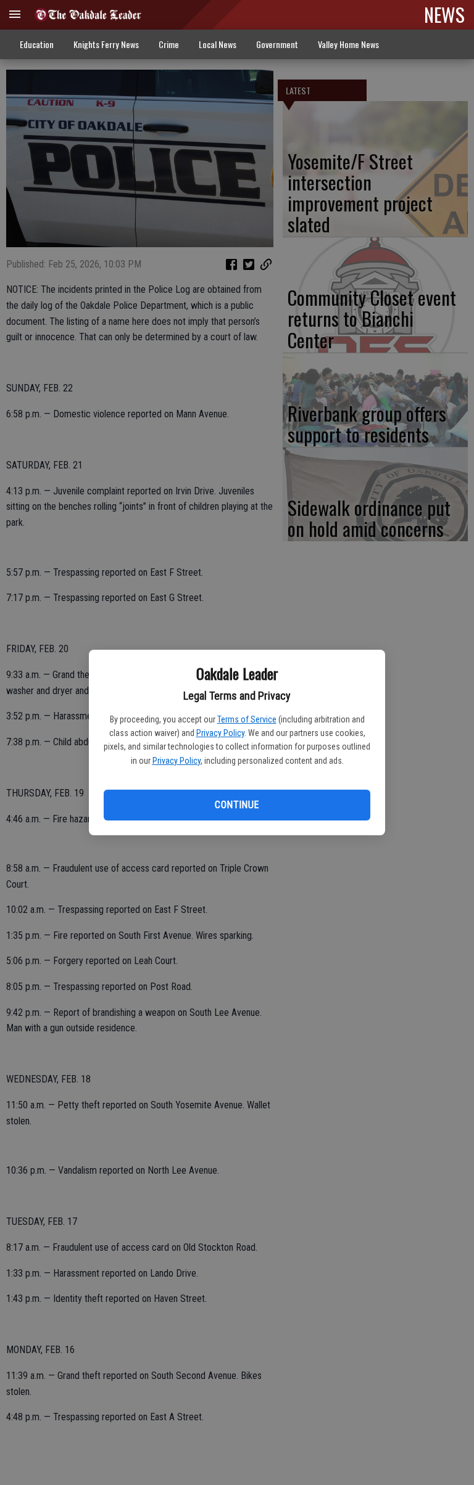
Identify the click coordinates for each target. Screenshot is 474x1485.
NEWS (444, 14)
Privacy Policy (220, 733)
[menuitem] (348, 44)
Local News (217, 44)
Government (277, 44)
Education (37, 44)
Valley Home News (348, 44)
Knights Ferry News (106, 44)
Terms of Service (246, 719)
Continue (237, 805)
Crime (169, 44)
